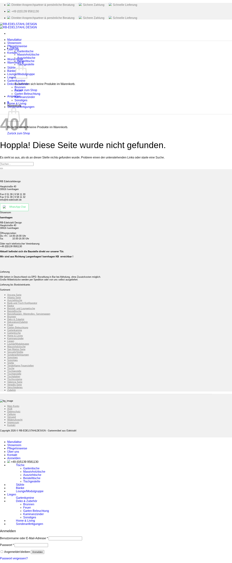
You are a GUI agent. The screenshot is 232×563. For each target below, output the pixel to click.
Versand (11, 417)
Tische (14, 48)
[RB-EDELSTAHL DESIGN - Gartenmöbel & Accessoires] (18, 26)
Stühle (10, 363)
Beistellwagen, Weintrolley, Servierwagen (28, 314)
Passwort (7, 544)
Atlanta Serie (14, 297)
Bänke (10, 305)
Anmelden (37, 552)
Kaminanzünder (15, 338)
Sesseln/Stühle (15, 352)
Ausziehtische (14, 300)
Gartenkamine (14, 330)
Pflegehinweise (17, 448)
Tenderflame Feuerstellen (20, 365)
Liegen (10, 341)
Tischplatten (13, 376)
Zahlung (11, 414)
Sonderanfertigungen (20, 106)
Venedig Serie (14, 384)
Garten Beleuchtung (17, 327)
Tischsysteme (14, 379)
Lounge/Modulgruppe (18, 343)
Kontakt (12, 52)
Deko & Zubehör (15, 319)
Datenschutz (13, 411)
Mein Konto (13, 406)
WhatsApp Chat (17, 206)
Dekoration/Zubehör (17, 322)
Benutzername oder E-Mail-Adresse (24, 538)
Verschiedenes (15, 387)
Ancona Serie (14, 294)
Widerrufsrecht (14, 419)
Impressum (13, 422)
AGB (9, 408)
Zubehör (11, 390)
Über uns (13, 451)
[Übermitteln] (1, 168)
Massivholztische (16, 346)
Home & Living (15, 335)
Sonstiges (12, 357)
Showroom (14, 445)
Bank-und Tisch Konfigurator (22, 303)
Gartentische (14, 333)
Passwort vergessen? (14, 558)
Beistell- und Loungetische (21, 308)
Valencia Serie (14, 382)
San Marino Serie (16, 349)
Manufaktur (14, 441)
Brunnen (11, 316)
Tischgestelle (25, 64)
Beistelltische (14, 311)
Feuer (10, 324)
